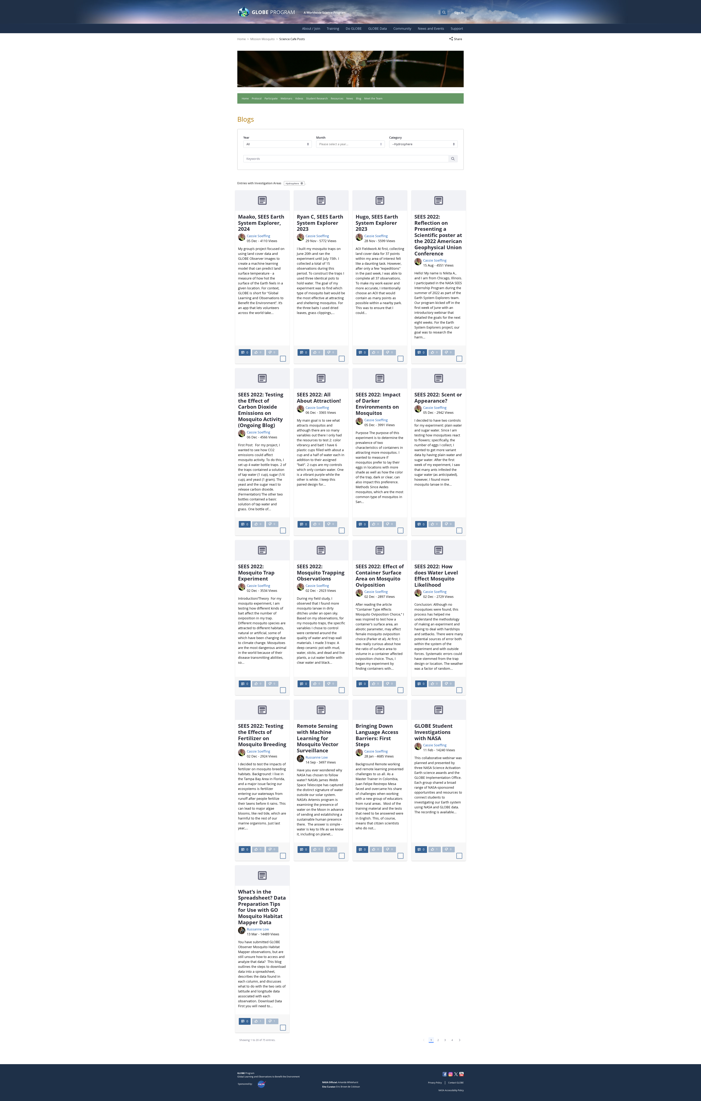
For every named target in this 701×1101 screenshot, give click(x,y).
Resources (337, 98)
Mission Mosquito (262, 39)
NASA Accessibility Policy (451, 1090)
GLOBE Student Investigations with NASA (433, 731)
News (349, 98)
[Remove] (302, 183)
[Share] (283, 359)
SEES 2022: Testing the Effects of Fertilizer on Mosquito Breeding (262, 735)
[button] (456, 39)
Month (320, 138)
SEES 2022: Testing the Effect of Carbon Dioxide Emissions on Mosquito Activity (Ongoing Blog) (260, 410)
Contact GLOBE (456, 1082)
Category (395, 138)
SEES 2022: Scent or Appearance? (438, 397)
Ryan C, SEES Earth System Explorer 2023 (320, 222)
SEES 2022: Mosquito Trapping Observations (320, 572)
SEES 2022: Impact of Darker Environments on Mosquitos (378, 403)
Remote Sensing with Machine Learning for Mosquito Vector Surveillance (317, 738)
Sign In (459, 13)
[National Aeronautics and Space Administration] (261, 1083)
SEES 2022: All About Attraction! (319, 397)
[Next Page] (459, 1040)
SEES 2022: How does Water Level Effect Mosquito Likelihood (436, 575)
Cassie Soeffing (258, 236)
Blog (358, 98)
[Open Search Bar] (443, 12)
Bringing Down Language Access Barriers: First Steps (377, 735)
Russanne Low (317, 757)
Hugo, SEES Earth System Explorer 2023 (377, 222)
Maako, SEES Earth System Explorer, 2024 (261, 222)
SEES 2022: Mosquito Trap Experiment (256, 572)
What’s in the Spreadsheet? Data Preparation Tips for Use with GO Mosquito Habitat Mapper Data (262, 907)
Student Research (317, 98)
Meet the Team (373, 98)
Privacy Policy (435, 1082)
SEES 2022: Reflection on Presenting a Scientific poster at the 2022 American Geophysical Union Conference (438, 235)
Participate (271, 98)
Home (241, 39)
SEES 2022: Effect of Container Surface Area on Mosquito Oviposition (380, 575)
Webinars (286, 98)
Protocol (257, 98)
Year (246, 138)
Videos (299, 98)
